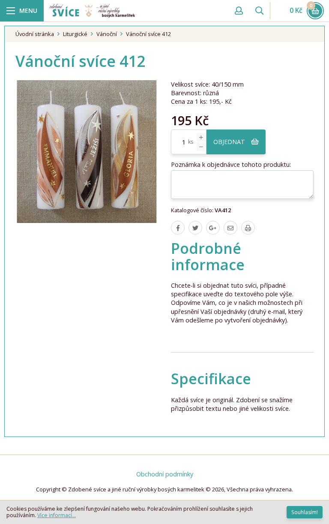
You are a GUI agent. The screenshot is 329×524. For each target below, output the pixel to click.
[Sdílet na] (213, 228)
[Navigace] (22, 10)
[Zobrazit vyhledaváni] (259, 10)
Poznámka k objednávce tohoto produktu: (231, 164)
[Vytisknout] (248, 228)
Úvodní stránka (34, 34)
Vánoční (106, 34)
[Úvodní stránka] (136, 10)
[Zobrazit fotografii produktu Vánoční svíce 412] (86, 151)
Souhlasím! (304, 512)
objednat (230, 142)
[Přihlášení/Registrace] (238, 10)
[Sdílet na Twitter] (195, 228)
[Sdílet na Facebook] (178, 228)
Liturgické (75, 34)
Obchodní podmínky (164, 474)
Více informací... (56, 515)
